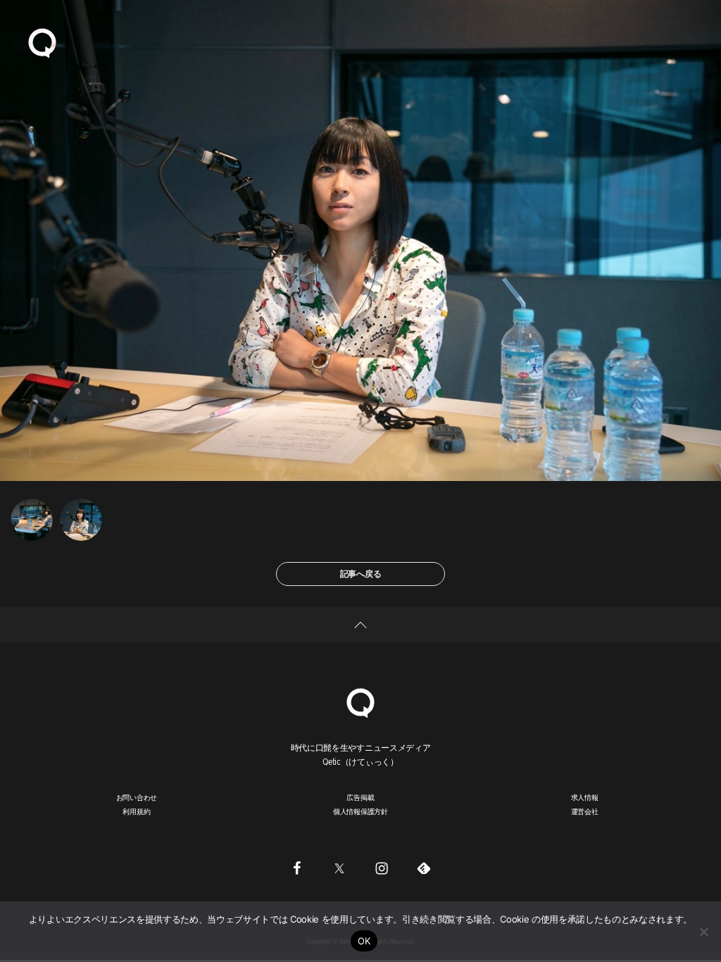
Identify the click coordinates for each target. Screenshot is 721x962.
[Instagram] (381, 868)
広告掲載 (360, 797)
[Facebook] (297, 868)
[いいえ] (703, 932)
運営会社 (584, 811)
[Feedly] (424, 868)
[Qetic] (42, 42)
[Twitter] (339, 868)
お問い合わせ (137, 797)
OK (364, 941)
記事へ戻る (361, 573)
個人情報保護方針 (360, 811)
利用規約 (136, 811)
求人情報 (584, 797)
